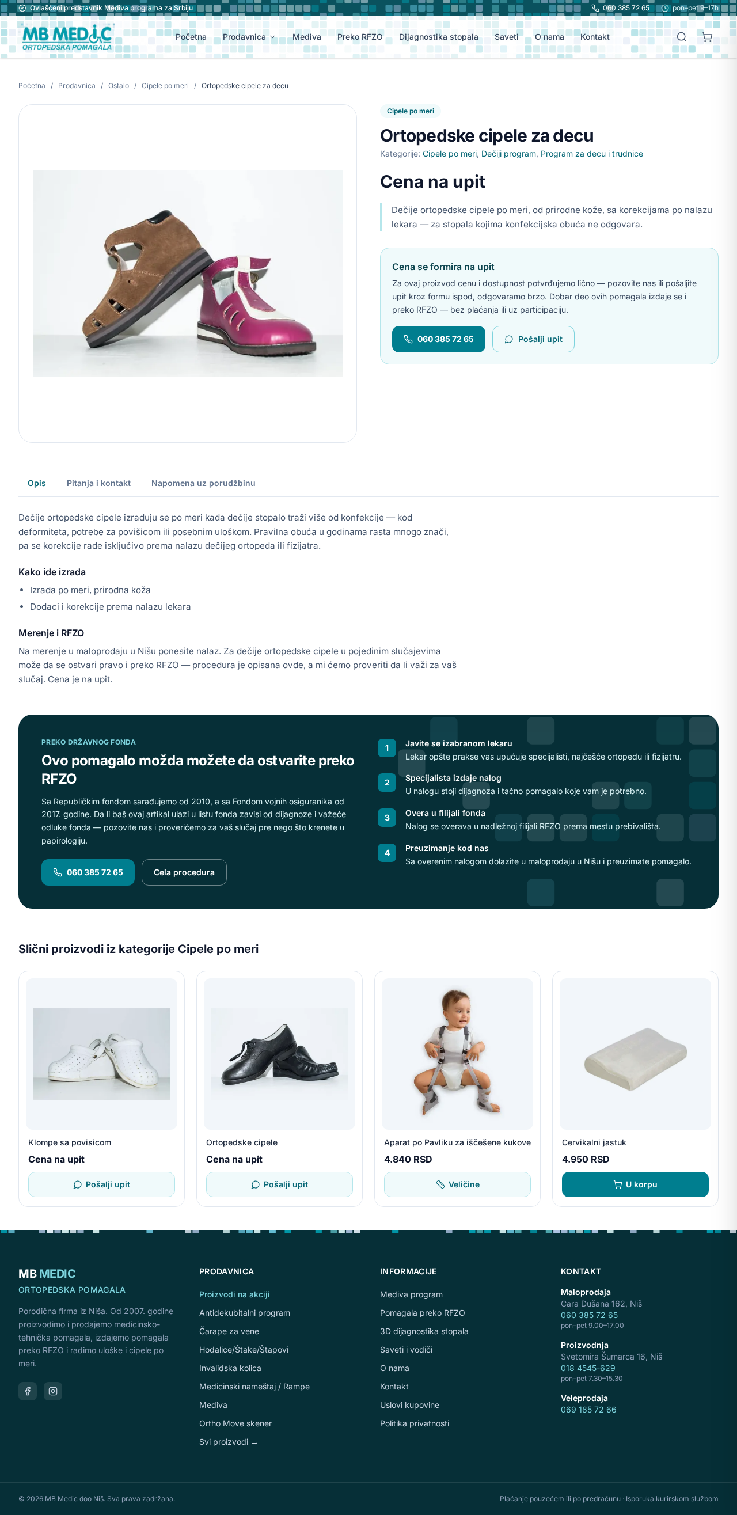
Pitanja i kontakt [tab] (99, 483)
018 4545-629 (588, 1368)
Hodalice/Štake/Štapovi (243, 1349)
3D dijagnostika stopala (424, 1331)
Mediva (306, 36)
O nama (549, 36)
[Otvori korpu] (707, 36)
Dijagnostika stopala (438, 36)
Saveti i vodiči (406, 1349)
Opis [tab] (37, 483)
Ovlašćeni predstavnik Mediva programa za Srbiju (111, 7)
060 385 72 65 (626, 7)
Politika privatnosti (414, 1423)
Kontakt (595, 36)
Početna (191, 36)
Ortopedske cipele (242, 1142)
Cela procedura (184, 872)
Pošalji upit (540, 339)
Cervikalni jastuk (594, 1142)
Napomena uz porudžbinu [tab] (203, 483)
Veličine (464, 1184)
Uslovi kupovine (409, 1405)
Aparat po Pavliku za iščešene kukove (457, 1142)
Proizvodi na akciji (234, 1294)
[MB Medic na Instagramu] (53, 1391)
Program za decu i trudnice (592, 153)
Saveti (507, 36)
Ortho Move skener (235, 1423)
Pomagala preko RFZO (422, 1312)
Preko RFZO (360, 36)
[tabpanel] (368, 592)
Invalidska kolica (230, 1368)
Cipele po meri (166, 85)
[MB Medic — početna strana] (66, 37)
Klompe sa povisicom (69, 1142)
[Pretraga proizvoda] (681, 36)
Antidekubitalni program (244, 1312)
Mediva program (411, 1294)
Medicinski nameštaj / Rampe (254, 1386)
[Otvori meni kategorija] (274, 36)
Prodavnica (244, 36)
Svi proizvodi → (229, 1441)
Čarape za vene (229, 1331)
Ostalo (119, 85)
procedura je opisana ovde (247, 664)
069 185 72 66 (589, 1409)
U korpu (642, 1184)
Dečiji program (508, 153)
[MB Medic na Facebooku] (27, 1391)
